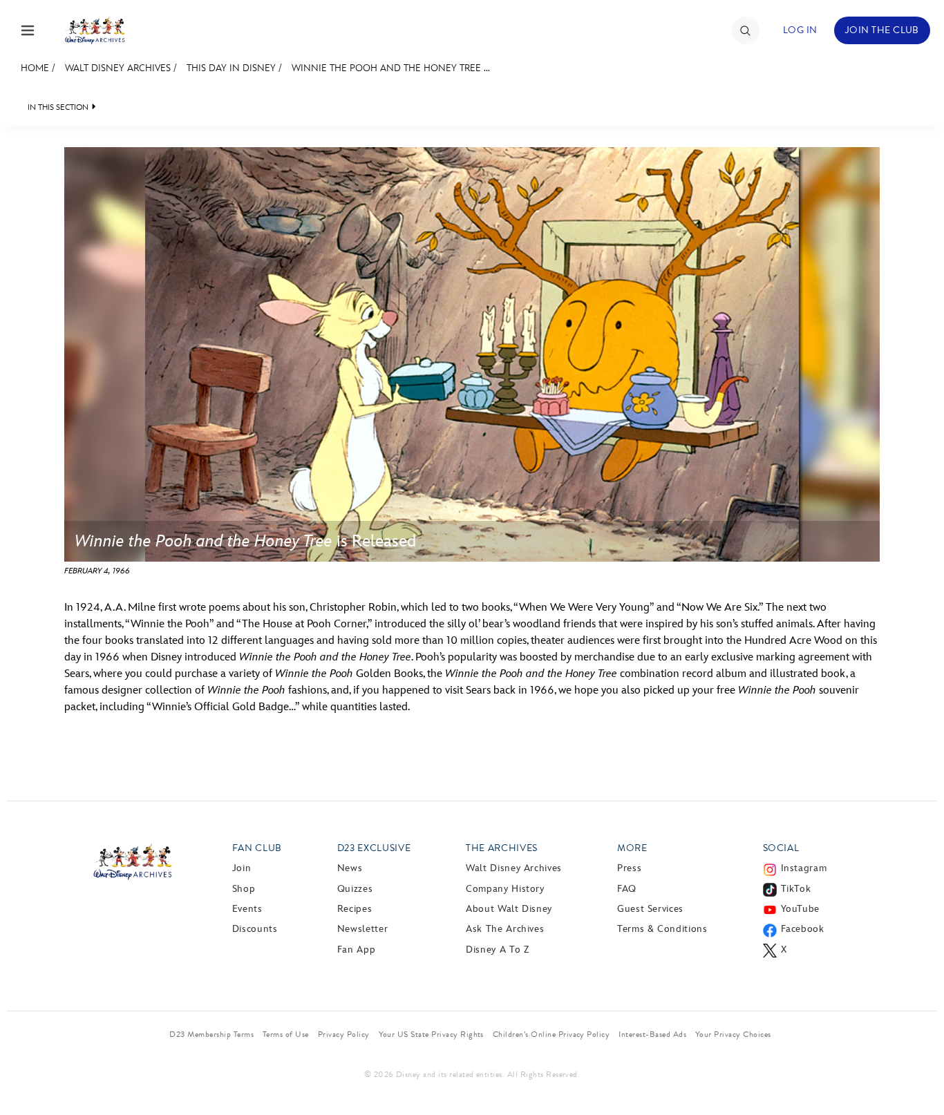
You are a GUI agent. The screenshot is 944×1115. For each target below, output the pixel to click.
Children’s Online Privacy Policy (551, 1034)
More (632, 848)
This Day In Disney (231, 68)
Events (247, 909)
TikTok (796, 889)
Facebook (802, 929)
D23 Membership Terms (211, 1034)
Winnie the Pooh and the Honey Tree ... (391, 68)
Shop (244, 889)
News (350, 868)
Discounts (255, 929)
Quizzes (354, 889)
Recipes (354, 909)
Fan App (356, 949)
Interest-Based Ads (652, 1034)
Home (35, 68)
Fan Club (257, 848)
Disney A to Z (497, 949)
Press (629, 868)
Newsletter (362, 929)
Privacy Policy (344, 1034)
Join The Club (882, 30)
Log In (800, 30)
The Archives (502, 848)
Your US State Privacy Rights (431, 1034)
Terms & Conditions (662, 929)
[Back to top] (917, 1075)
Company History (505, 889)
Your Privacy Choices (733, 1034)
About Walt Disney (509, 909)
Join (242, 868)
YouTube (800, 909)
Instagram (804, 868)
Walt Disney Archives (118, 68)
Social (781, 848)
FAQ (626, 889)
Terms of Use (286, 1034)
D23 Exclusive (373, 848)
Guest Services (650, 909)
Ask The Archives (505, 929)
